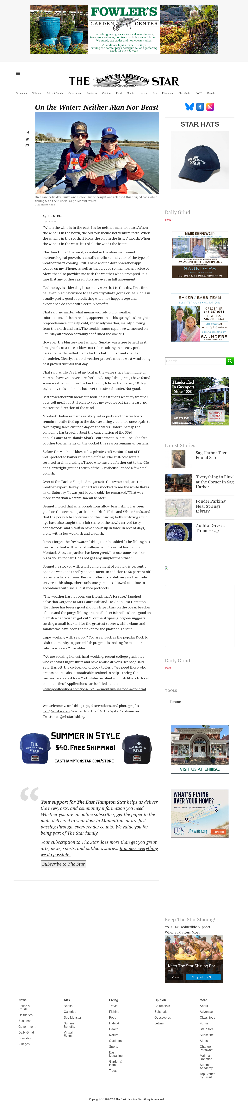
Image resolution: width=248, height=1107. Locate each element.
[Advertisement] (199, 880)
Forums (176, 701)
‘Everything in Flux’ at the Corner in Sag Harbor (215, 481)
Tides (113, 1070)
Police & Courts (54, 93)
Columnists (162, 1006)
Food (119, 93)
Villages (36, 93)
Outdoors (115, 1040)
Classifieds (184, 93)
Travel (113, 1006)
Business (92, 93)
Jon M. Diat (55, 216)
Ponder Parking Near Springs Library (211, 506)
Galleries (70, 1011)
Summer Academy (206, 1066)
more (168, 219)
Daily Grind (26, 1032)
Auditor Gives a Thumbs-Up (211, 528)
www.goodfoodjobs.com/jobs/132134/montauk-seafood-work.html (94, 689)
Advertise (206, 1011)
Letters (143, 93)
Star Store (207, 1029)
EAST (199, 93)
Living (113, 1000)
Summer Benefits (69, 1025)
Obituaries (21, 93)
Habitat (114, 1023)
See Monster (72, 1017)
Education (167, 93)
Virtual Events (68, 1034)
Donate (211, 93)
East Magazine (116, 1054)
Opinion (106, 93)
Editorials (160, 1011)
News (22, 1000)
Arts (154, 93)
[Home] (124, 80)
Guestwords (162, 1017)
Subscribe (207, 1035)
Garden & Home (115, 1063)
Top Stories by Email (207, 1075)
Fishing (114, 1011)
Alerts (204, 1040)
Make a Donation (206, 1057)
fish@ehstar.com (56, 711)
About (204, 1006)
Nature (113, 1035)
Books (68, 1006)
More (203, 1000)
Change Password (207, 1048)
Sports (130, 93)
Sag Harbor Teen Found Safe (211, 455)
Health (113, 1029)
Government (74, 93)
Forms (204, 1023)
